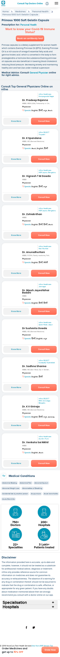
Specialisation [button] (15, 602)
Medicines (43, 615)
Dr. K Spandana (31, 138)
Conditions (31, 615)
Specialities (17, 615)
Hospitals (37, 613)
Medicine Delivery (14, 618)
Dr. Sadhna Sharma (34, 366)
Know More (16, 121)
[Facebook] (26, 629)
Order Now (50, 649)
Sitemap (38, 621)
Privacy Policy (25, 621)
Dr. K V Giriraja (31, 406)
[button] (47, 4)
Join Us (35, 618)
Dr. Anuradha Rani (33, 252)
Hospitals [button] (11, 607)
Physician (26, 106)
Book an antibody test (30, 38)
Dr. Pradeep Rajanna (35, 100)
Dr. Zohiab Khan (32, 214)
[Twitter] (33, 629)
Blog (28, 618)
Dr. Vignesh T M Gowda (36, 176)
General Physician (39, 72)
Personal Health (28, 25)
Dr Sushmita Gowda (34, 328)
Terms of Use (47, 618)
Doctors (47, 613)
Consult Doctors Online (19, 613)
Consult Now (44, 121)
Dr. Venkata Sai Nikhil (35, 442)
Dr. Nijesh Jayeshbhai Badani (35, 291)
